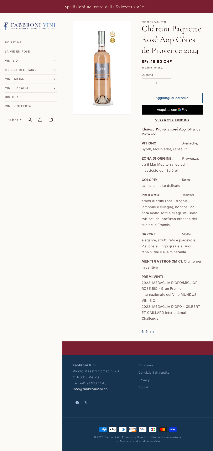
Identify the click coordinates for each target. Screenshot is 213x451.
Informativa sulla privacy (166, 437)
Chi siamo (146, 365)
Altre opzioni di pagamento (172, 119)
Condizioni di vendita (154, 372)
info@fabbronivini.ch (90, 389)
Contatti (144, 387)
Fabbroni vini (113, 437)
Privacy (144, 380)
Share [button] (150, 331)
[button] (31, 42)
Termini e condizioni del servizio (140, 441)
